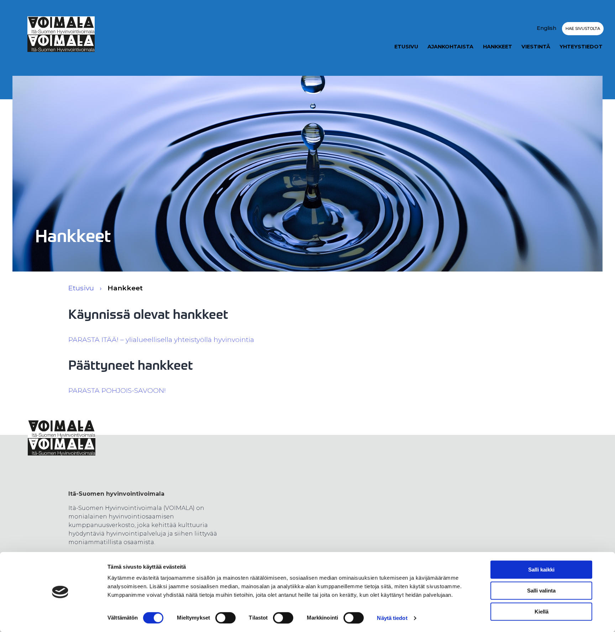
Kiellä (541, 612)
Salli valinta (541, 591)
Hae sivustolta (583, 28)
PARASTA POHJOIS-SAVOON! (117, 390)
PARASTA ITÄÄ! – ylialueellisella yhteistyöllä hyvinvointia (161, 339)
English (546, 28)
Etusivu (406, 46)
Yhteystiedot (581, 46)
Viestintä (535, 46)
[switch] (225, 617)
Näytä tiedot (392, 618)
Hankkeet (497, 46)
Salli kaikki (541, 570)
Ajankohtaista (450, 46)
